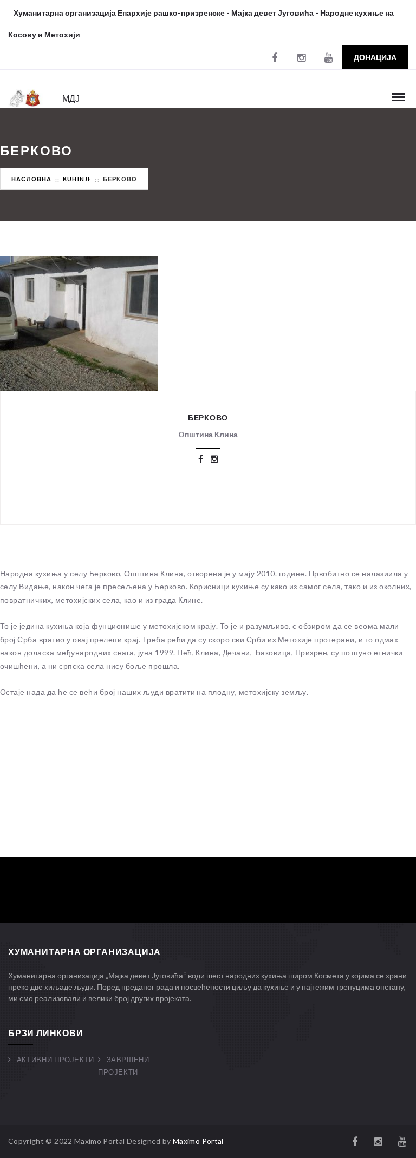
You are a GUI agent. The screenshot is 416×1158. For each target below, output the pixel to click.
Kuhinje (77, 179)
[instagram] (301, 57)
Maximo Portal (198, 1141)
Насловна (31, 178)
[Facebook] (274, 57)
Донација (375, 57)
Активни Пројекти (55, 1059)
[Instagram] (214, 458)
